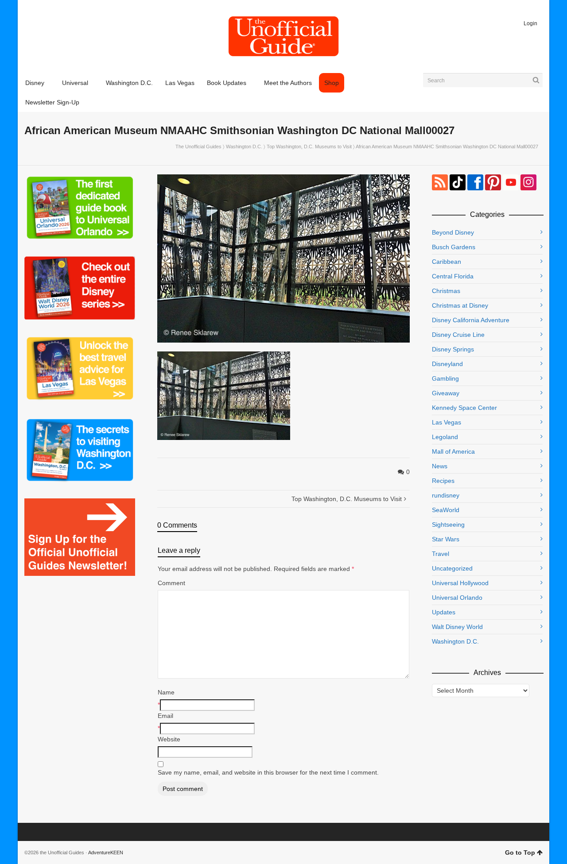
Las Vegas (446, 422)
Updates (443, 612)
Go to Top (520, 852)
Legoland (445, 436)
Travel (440, 553)
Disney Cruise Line (458, 334)
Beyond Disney (453, 232)
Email (165, 715)
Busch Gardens (453, 247)
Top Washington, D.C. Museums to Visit (309, 146)
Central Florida (453, 276)
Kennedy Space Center (464, 407)
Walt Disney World (457, 626)
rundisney (445, 495)
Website (169, 739)
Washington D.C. (244, 146)
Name (166, 692)
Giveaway (445, 393)
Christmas (446, 290)
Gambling (445, 378)
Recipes (443, 480)
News (439, 466)
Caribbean (446, 261)
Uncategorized (452, 568)
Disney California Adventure (470, 320)
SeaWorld (445, 509)
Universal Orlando (457, 597)
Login (530, 23)
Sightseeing (448, 524)
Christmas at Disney (460, 305)
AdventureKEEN (105, 852)
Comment (171, 582)
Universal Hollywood (460, 582)
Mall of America (453, 451)
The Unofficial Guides (198, 146)
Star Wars (445, 539)
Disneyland (447, 363)
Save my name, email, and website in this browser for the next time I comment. (268, 772)
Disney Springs (453, 349)
